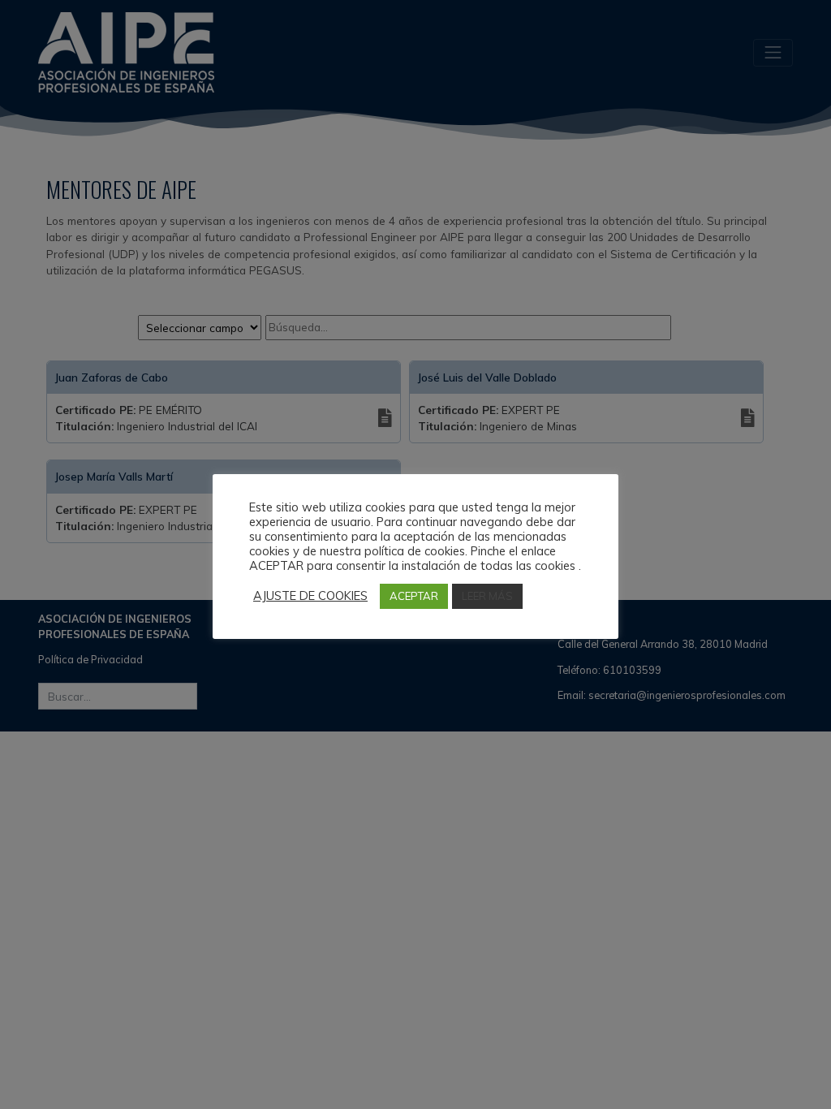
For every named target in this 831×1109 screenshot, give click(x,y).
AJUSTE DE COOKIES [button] (310, 596)
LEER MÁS (487, 595)
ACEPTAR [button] (414, 595)
